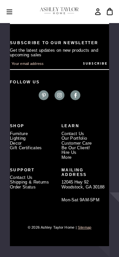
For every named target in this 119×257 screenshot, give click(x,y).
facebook (75, 95)
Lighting (18, 138)
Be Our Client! (75, 147)
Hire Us (68, 152)
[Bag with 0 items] (110, 11)
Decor (16, 143)
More (66, 157)
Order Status (23, 187)
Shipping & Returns (29, 182)
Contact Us (72, 133)
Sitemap (84, 227)
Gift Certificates (26, 147)
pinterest (44, 95)
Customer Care (76, 143)
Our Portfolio (74, 138)
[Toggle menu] (14, 11)
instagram (59, 95)
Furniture (19, 133)
